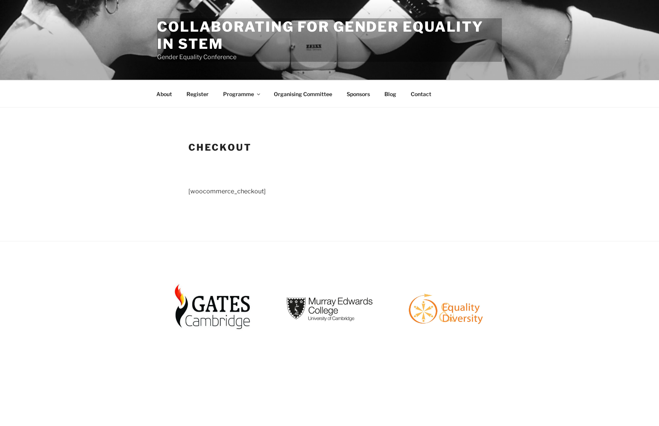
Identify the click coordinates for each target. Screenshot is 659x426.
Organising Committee (303, 94)
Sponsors (358, 94)
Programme (238, 94)
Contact (421, 94)
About (164, 94)
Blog (390, 94)
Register (197, 94)
